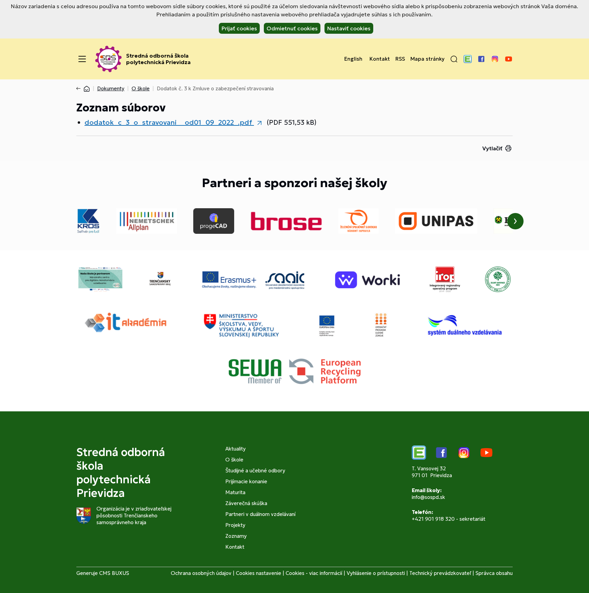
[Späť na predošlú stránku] (79, 88)
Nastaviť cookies (349, 28)
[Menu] (82, 59)
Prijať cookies (239, 28)
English (353, 59)
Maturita (235, 492)
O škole (141, 88)
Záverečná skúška (246, 503)
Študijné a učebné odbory (255, 470)
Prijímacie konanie (246, 481)
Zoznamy (236, 536)
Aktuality (235, 448)
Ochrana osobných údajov (201, 573)
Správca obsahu (494, 573)
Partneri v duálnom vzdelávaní (260, 514)
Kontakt (379, 59)
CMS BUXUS (114, 573)
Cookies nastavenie (258, 573)
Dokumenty (110, 88)
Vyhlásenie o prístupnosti (376, 573)
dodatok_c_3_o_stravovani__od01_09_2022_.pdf (169, 122)
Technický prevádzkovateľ (440, 573)
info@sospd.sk (428, 497)
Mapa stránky (427, 59)
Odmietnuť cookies (292, 28)
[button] (454, 59)
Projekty (235, 525)
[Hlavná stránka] (86, 88)
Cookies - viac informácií (314, 573)
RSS (400, 59)
